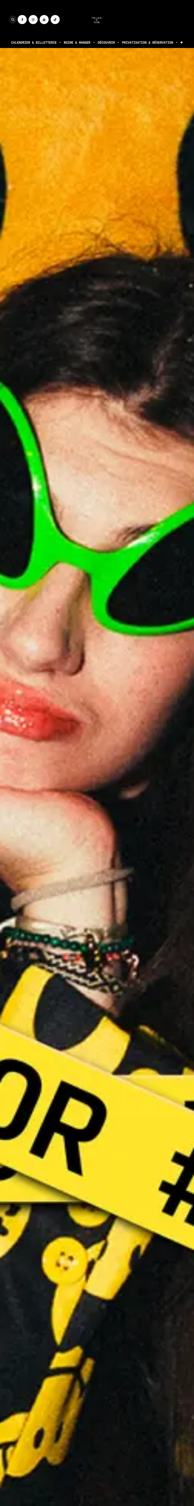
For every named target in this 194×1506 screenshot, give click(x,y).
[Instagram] (33, 19)
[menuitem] (36, 42)
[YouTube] (44, 19)
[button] (13, 20)
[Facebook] (22, 19)
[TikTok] (55, 19)
